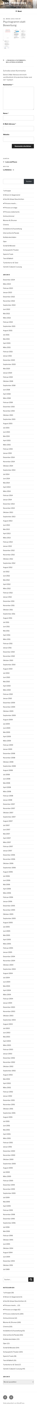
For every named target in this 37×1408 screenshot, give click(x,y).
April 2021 (6, 343)
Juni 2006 (6, 880)
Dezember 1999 (9, 1185)
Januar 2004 (7, 1003)
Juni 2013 (6, 525)
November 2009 (9, 707)
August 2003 (8, 1024)
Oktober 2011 (8, 610)
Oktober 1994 (8, 1248)
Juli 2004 (6, 978)
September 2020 (9, 364)
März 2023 (7, 284)
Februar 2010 (8, 694)
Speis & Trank (8, 254)
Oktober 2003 (8, 1016)
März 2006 (7, 893)
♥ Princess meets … (10, 203)
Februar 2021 (8, 352)
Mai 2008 (6, 783)
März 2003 (7, 1045)
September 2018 (9, 385)
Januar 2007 (7, 851)
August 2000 (8, 1168)
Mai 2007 (6, 834)
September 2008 (9, 766)
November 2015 (9, 411)
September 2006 (9, 868)
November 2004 (9, 961)
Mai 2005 (6, 935)
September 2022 (9, 305)
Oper (5, 241)
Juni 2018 (6, 390)
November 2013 (9, 508)
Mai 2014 (6, 483)
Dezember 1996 (9, 1219)
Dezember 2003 (9, 1007)
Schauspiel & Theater (11, 250)
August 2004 (8, 973)
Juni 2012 (6, 576)
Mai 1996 (6, 1231)
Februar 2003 (8, 1049)
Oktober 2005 (8, 914)
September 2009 (9, 715)
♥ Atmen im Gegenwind (11, 195)
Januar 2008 (7, 800)
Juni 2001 (6, 1126)
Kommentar (8, 85)
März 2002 (7, 1088)
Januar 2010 (7, 698)
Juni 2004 (6, 982)
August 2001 (7, 1117)
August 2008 (8, 770)
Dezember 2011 (8, 601)
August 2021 (7, 330)
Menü (20, 11)
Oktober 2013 (8, 512)
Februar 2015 (8, 449)
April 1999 (7, 1206)
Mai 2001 (6, 1130)
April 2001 (7, 1134)
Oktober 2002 (8, 1066)
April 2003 (7, 1041)
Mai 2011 (6, 631)
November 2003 (9, 1011)
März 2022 (7, 318)
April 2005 (7, 939)
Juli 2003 (6, 1028)
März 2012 (7, 588)
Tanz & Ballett (8, 258)
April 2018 (7, 394)
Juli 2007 (6, 825)
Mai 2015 (6, 436)
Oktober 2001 (8, 1109)
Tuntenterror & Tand (10, 263)
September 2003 (9, 1020)
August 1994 (8, 1252)
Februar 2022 (8, 322)
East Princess (14, 3)
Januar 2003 (7, 1054)
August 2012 (7, 567)
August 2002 (8, 1075)
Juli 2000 (6, 1172)
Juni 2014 (6, 479)
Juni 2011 (6, 627)
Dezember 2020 (9, 360)
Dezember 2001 (9, 1100)
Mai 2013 (6, 529)
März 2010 (7, 690)
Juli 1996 (6, 1227)
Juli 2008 (6, 775)
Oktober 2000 (8, 1159)
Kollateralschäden (14, 62)
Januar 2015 (7, 453)
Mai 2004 (6, 986)
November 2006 (9, 859)
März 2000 (7, 1176)
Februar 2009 (8, 745)
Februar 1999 (8, 1210)
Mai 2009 (6, 732)
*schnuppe (7, 191)
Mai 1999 (6, 1202)
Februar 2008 (8, 796)
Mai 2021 (6, 339)
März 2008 (7, 791)
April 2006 (7, 889)
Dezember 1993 (9, 1261)
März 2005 (7, 944)
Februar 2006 (8, 897)
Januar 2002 (7, 1096)
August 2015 (7, 423)
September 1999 (9, 1193)
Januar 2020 (7, 373)
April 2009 (7, 736)
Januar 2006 (7, 901)
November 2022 (9, 301)
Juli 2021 (6, 335)
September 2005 (9, 918)
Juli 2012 (6, 572)
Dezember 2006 (9, 855)
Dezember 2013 (9, 504)
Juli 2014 (6, 474)
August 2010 (7, 669)
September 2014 (9, 470)
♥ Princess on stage (10, 208)
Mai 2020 (6, 369)
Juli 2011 (6, 622)
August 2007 (8, 821)
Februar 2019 (8, 377)
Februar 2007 (8, 846)
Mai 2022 (6, 314)
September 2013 (9, 517)
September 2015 (9, 419)
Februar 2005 (8, 948)
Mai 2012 (6, 580)
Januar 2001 (7, 1147)
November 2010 (9, 656)
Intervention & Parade (11, 233)
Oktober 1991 (8, 1265)
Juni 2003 (6, 1033)
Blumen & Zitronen (10, 220)
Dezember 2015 (9, 407)
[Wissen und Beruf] (8, 39)
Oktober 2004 (8, 965)
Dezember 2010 (9, 652)
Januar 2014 (7, 500)
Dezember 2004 (9, 956)
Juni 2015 (6, 432)
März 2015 (7, 445)
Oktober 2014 (8, 466)
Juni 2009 (6, 728)
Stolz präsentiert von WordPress (13, 1403)
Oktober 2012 (8, 559)
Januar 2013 (7, 546)
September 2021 (9, 326)
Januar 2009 (7, 749)
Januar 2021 (7, 356)
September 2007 (9, 817)
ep (20, 19)
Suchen (29, 181)
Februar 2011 (7, 643)
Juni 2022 (6, 309)
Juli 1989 (6, 1269)
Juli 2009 (6, 724)
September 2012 (9, 563)
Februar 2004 (8, 999)
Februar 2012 (8, 593)
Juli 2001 (6, 1121)
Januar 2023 (7, 292)
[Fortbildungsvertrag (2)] (23, 39)
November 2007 (9, 808)
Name (6, 113)
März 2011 (6, 639)
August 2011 (7, 618)
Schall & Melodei (9, 246)
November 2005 (9, 910)
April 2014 (7, 487)
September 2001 (9, 1113)
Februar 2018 (8, 402)
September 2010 (9, 665)
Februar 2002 (8, 1092)
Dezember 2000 (9, 1151)
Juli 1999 (6, 1197)
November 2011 (8, 605)
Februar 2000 (8, 1181)
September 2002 (9, 1071)
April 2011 (6, 635)
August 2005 (8, 923)
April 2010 (7, 686)
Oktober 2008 (8, 762)
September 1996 (9, 1223)
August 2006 (8, 872)
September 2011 (9, 614)
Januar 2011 (7, 648)
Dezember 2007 (9, 804)
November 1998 (9, 1214)
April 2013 (7, 533)
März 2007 (7, 842)
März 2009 (7, 741)
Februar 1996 (8, 1236)
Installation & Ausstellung (12, 229)
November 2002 (9, 1062)
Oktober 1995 (8, 1240)
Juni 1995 (6, 1244)
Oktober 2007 (8, 813)
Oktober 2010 (8, 660)
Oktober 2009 (8, 711)
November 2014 (9, 462)
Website (6, 134)
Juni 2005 (6, 931)
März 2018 (7, 398)
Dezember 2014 (9, 457)
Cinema (6, 225)
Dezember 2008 (9, 753)
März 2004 (7, 995)
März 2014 (7, 491)
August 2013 (7, 521)
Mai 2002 (6, 1079)
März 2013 (7, 538)
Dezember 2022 (9, 297)
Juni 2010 (6, 677)
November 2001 (9, 1104)
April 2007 (7, 838)
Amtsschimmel (8, 216)
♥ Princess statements (16, 60)
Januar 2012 (7, 597)
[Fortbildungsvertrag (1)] (16, 39)
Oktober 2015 (8, 415)
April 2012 (6, 584)
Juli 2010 (6, 673)
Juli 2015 (6, 428)
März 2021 (7, 347)
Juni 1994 (6, 1257)
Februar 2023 (8, 288)
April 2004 (7, 990)
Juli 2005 (6, 927)
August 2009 (8, 720)
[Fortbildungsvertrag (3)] (6, 49)
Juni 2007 (6, 830)
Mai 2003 (6, 1037)
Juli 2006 (6, 876)
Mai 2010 (6, 682)
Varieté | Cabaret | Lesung (12, 267)
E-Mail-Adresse (9, 124)
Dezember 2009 (9, 703)
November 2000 (9, 1155)
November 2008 (9, 758)
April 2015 (7, 440)
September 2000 (9, 1164)
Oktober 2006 (8, 863)
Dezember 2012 (9, 550)
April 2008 (7, 787)
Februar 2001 (8, 1143)
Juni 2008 (6, 779)
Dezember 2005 (9, 906)
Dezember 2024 (9, 280)
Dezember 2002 (9, 1058)
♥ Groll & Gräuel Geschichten (13, 199)
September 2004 (9, 969)
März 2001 (7, 1138)
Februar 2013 (8, 542)
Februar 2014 (8, 495)
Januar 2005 (7, 952)
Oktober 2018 (8, 381)
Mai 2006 (6, 884)
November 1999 (9, 1189)
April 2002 (7, 1083)
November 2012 (9, 555)
